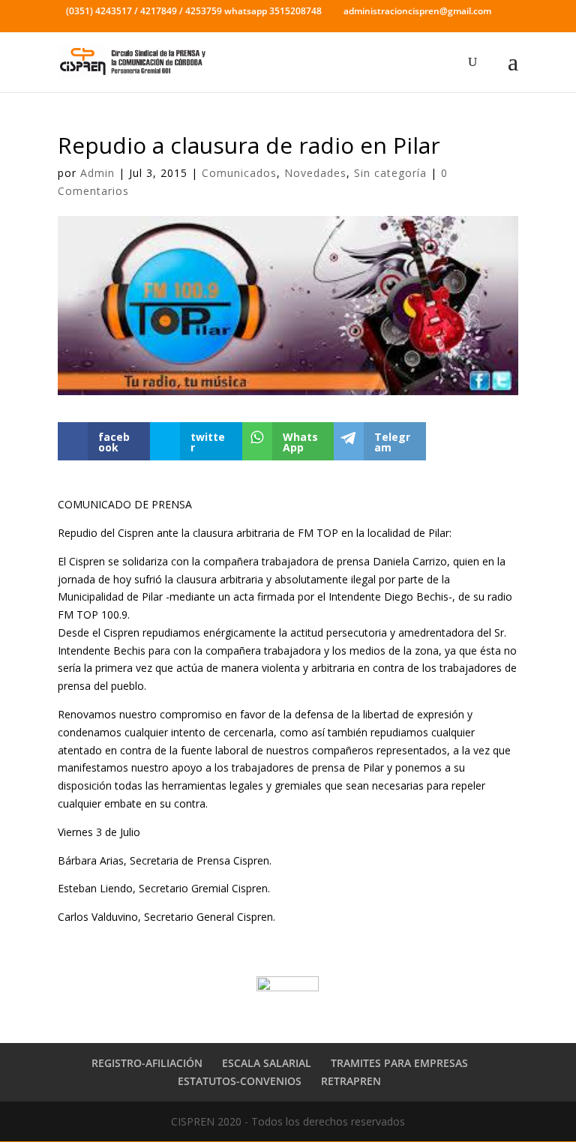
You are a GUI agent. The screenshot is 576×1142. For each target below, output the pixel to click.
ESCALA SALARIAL (266, 1063)
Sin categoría (390, 173)
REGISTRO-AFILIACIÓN (147, 1063)
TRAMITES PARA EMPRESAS (399, 1063)
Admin (97, 173)
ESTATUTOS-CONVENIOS (240, 1081)
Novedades (315, 173)
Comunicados (239, 173)
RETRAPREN (351, 1081)
